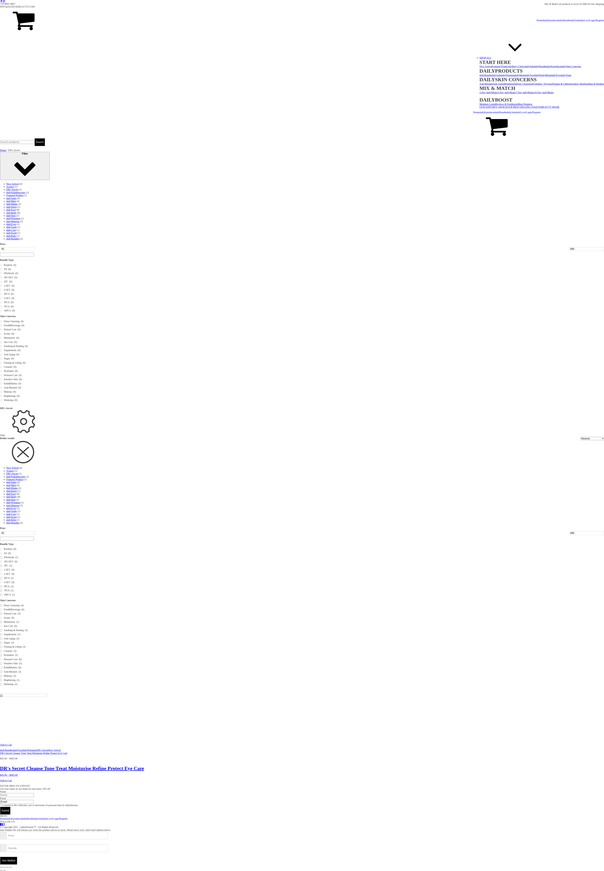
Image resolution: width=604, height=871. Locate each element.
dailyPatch (11, 207)
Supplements (12, 350)
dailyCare (11, 230)
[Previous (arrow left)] (1, 870)
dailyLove (584, 20)
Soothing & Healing (594, 84)
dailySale (574, 20)
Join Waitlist (8, 860)
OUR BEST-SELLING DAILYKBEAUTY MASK (533, 107)
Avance (10, 186)
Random (10, 265)
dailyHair (11, 215)
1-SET (9, 285)
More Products (525, 104)
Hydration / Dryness (542, 84)
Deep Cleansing (524, 84)
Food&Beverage (14, 325)
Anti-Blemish (486, 84)
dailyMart (11, 201)
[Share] (7, 867)
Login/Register (596, 20)
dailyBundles (12, 238)
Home (540, 20)
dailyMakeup (12, 221)
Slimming (10, 400)
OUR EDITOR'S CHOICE (493, 107)
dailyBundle (564, 20)
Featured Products (501, 66)
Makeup (10, 391)
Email (3, 798)
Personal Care (13, 375)
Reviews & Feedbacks (506, 104)
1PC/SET (10, 277)
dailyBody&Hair (542, 75)
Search (40, 142)
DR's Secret (12, 189)
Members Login (487, 104)
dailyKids (11, 236)
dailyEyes (556, 75)
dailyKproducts (550, 20)
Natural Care (12, 329)
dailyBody (11, 212)
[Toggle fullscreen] (4, 867)
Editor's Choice (517, 66)
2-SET (9, 289)
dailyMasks (12, 204)
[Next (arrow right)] (4, 870)
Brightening (510, 84)
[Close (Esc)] (10, 867)
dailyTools (566, 75)
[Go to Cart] (23, 20)
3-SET (9, 298)
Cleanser (10, 367)
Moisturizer (11, 337)
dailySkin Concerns (571, 66)
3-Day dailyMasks (488, 92)
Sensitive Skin (577, 84)
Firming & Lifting (561, 84)
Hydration (11, 371)
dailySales (11, 198)
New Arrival (485, 66)
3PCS (9, 294)
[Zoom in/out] (1, 867)
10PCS (9, 310)
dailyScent (11, 233)
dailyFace (529, 75)
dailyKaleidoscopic (15, 192)
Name (3, 791)
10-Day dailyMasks (544, 92)
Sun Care (10, 342)
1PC (8, 281)
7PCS (9, 306)
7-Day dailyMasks (525, 92)
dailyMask (520, 75)
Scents (9, 333)
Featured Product (14, 195)
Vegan (9, 358)
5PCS (9, 302)
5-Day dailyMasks (507, 92)
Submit (5, 810)
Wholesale (11, 273)
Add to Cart (6, 744)
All (7, 269)
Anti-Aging (498, 84)
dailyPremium (508, 75)
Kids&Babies (12, 383)
